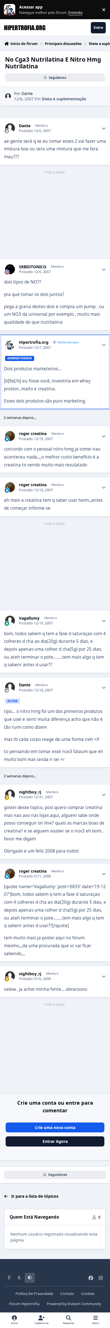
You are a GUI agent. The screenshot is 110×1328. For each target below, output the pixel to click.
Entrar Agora (55, 1141)
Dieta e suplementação (64, 98)
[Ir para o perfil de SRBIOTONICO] (10, 269)
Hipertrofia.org (34, 342)
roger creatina (33, 433)
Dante (27, 93)
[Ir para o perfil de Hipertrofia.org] (10, 345)
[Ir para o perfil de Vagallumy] (10, 621)
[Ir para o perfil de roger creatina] (10, 436)
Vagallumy (29, 618)
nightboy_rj (30, 792)
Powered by (74, 1303)
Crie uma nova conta (55, 1127)
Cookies (87, 1293)
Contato (67, 1293)
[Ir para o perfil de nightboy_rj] (10, 794)
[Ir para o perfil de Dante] (8, 96)
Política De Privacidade (34, 1293)
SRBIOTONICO (32, 266)
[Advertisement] (55, 215)
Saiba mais (10, 9)
